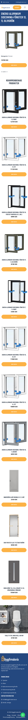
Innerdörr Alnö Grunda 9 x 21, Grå (14, 497)
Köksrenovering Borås (8, 689)
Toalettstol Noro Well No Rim (14, 635)
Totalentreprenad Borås (9, 693)
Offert (4, 683)
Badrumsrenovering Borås (9, 686)
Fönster (10, 56)
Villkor (19, 715)
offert (17, 7)
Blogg (8, 715)
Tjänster (4, 680)
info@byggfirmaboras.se (21, 2)
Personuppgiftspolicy (9, 717)
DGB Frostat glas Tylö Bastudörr (14, 543)
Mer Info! (14, 65)
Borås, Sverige (6, 2)
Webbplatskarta (20, 717)
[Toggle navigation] (25, 7)
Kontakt (14, 715)
